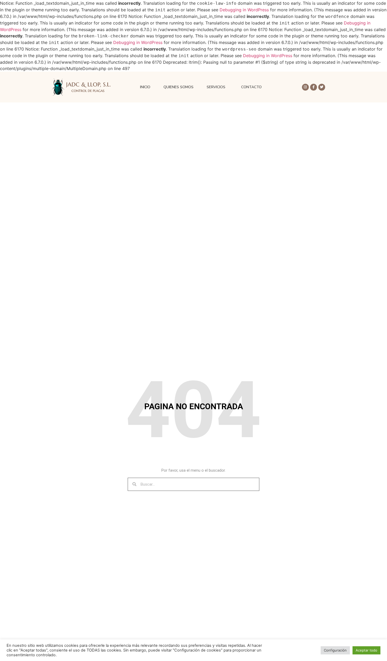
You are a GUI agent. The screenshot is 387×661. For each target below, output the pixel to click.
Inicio (145, 87)
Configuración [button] (335, 650)
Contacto (251, 87)
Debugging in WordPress (244, 9)
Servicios (216, 87)
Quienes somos (178, 87)
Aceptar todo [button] (366, 650)
